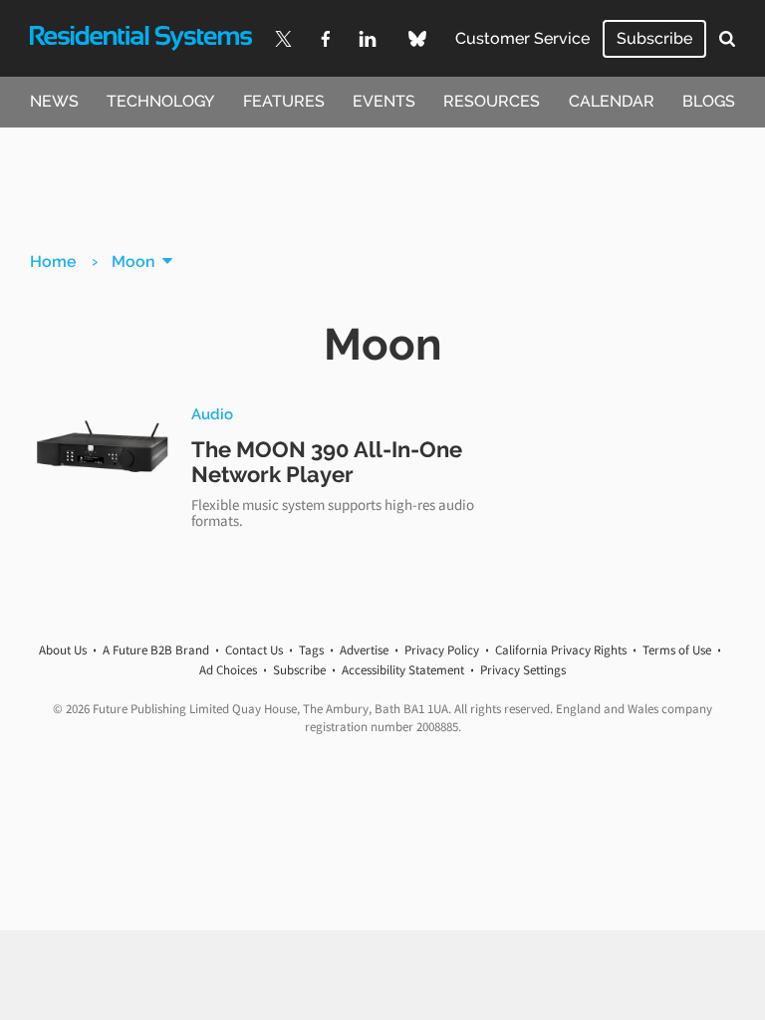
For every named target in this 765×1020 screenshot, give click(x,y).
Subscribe (654, 38)
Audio (212, 413)
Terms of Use (676, 649)
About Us (63, 649)
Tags (311, 649)
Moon (133, 261)
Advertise (364, 649)
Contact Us (254, 649)
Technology (160, 101)
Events (384, 101)
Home (53, 261)
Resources (491, 101)
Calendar (611, 101)
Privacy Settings (523, 669)
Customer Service (522, 38)
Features (284, 101)
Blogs (708, 101)
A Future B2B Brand (156, 649)
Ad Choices (228, 669)
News (54, 101)
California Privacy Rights (561, 649)
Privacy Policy (441, 649)
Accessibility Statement (403, 669)
